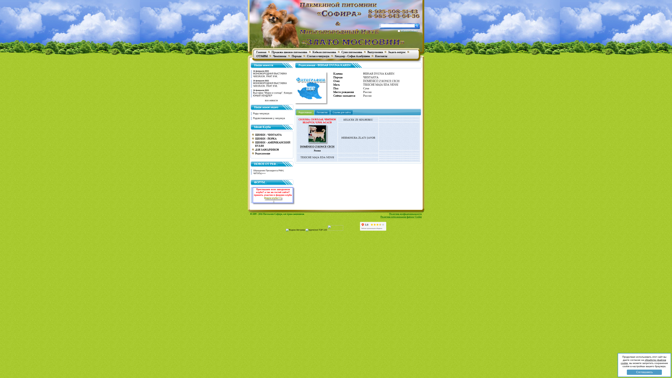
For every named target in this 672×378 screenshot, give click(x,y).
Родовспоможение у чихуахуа (269, 118)
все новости (271, 100)
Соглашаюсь (644, 372)
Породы (297, 56)
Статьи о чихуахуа (318, 56)
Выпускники (375, 52)
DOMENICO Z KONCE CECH (381, 81)
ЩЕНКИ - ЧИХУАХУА (268, 134)
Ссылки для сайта (342, 112)
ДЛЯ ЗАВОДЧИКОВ (267, 149)
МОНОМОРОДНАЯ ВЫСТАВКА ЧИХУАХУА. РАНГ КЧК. (270, 75)
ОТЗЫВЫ (262, 56)
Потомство (322, 112)
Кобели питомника (324, 52)
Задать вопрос (397, 52)
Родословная (305, 112)
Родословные (262, 153)
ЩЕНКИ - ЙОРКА (266, 138)
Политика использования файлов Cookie (401, 216)
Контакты (381, 56)
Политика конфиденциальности (405, 213)
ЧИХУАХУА (371, 77)
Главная (261, 52)
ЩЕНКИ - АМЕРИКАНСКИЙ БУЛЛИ (272, 144)
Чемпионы (279, 56)
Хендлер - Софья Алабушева (352, 56)
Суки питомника (351, 52)
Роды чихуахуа (261, 113)
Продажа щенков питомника (289, 52)
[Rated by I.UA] (335, 230)
